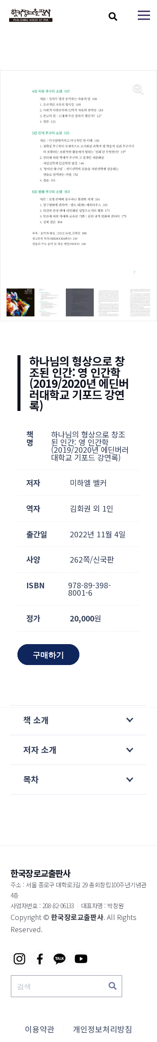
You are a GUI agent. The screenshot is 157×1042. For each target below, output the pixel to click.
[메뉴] (144, 15)
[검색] (112, 986)
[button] (113, 16)
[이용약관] (40, 1029)
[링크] (31, 15)
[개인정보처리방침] (102, 1029)
